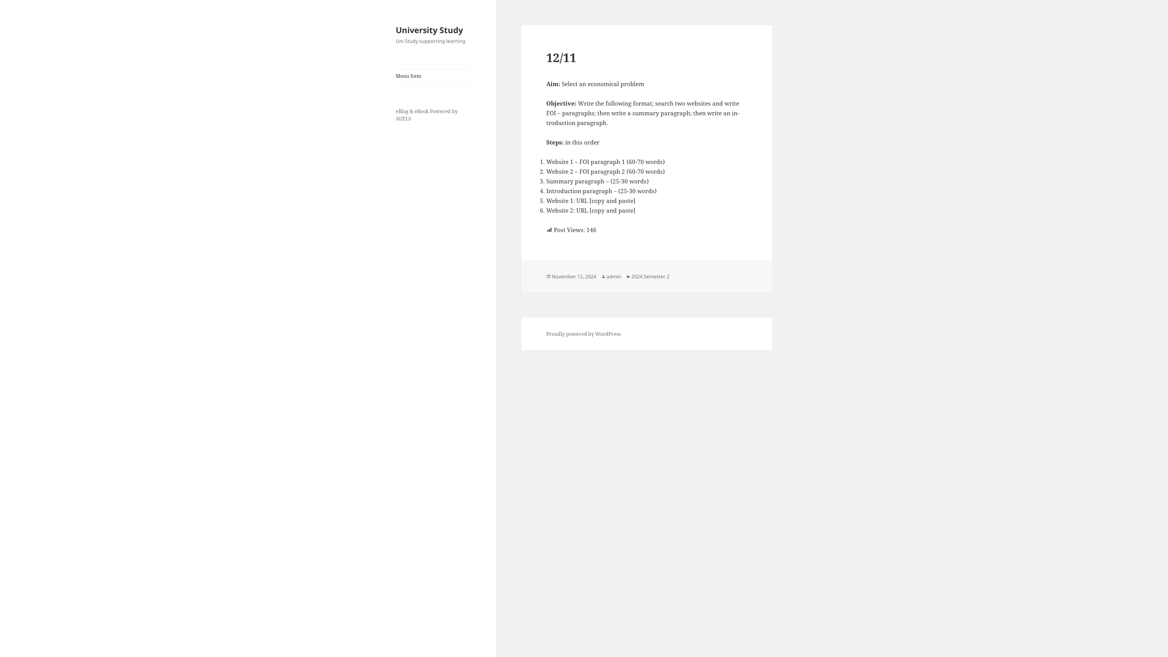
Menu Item (408, 76)
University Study (429, 30)
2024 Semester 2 (650, 276)
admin (614, 276)
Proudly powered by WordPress (583, 334)
